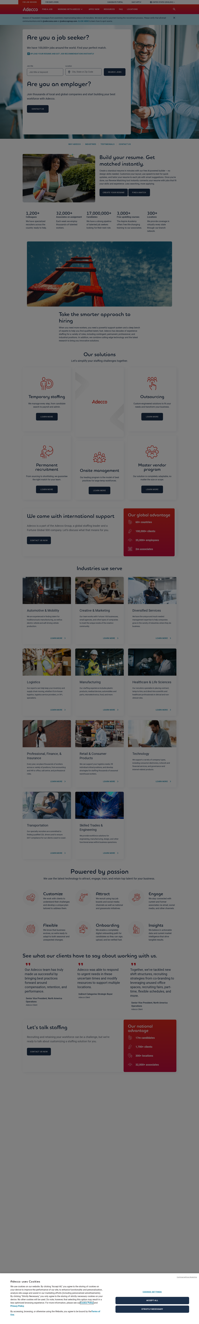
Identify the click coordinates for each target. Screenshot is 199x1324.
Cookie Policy (86, 1302)
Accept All (152, 1300)
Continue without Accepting (187, 1277)
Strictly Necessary (152, 1309)
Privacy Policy (17, 1306)
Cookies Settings (152, 1292)
